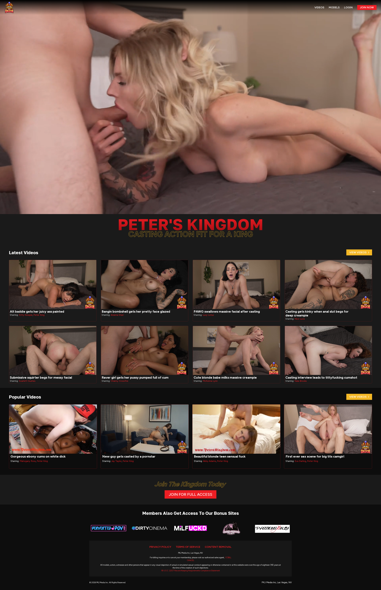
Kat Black (116, 461)
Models (334, 7)
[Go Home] (9, 7)
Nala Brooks (301, 381)
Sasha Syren (209, 461)
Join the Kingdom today (190, 484)
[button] (190, 107)
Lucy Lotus (208, 315)
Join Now (367, 7)
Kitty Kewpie (25, 315)
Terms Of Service (188, 547)
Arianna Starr (117, 315)
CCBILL (228, 557)
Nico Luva (300, 319)
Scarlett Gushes (27, 381)
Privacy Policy (160, 547)
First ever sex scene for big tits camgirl (40, 456)
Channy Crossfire (119, 381)
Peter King (38, 315)
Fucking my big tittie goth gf (123, 456)
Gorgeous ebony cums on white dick (313, 456)
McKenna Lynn (210, 381)
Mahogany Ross (303, 461)
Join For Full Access (190, 494)
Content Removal (218, 547)
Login (348, 7)
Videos (319, 7)
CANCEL (190, 560)
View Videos (358, 252)
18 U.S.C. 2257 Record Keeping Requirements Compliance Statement (190, 570)
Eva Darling (25, 461)
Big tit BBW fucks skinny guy (215, 456)
